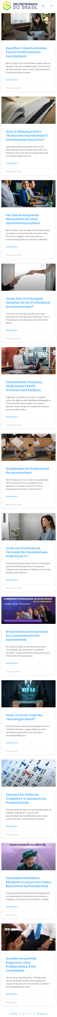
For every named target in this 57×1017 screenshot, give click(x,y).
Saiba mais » (12, 80)
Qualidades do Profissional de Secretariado (27, 471)
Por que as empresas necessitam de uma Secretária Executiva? (23, 219)
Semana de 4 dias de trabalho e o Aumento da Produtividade (26, 798)
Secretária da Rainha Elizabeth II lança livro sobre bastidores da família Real (28, 882)
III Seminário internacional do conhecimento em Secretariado (27, 636)
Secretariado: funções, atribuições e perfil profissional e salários (24, 386)
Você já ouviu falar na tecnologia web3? (24, 717)
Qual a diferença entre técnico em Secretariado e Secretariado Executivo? (27, 135)
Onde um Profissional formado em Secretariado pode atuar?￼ (27, 552)
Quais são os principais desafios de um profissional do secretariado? (28, 302)
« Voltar (13, 1013)
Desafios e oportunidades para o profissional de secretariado (26, 52)
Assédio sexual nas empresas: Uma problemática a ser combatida (21, 964)
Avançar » (42, 1013)
